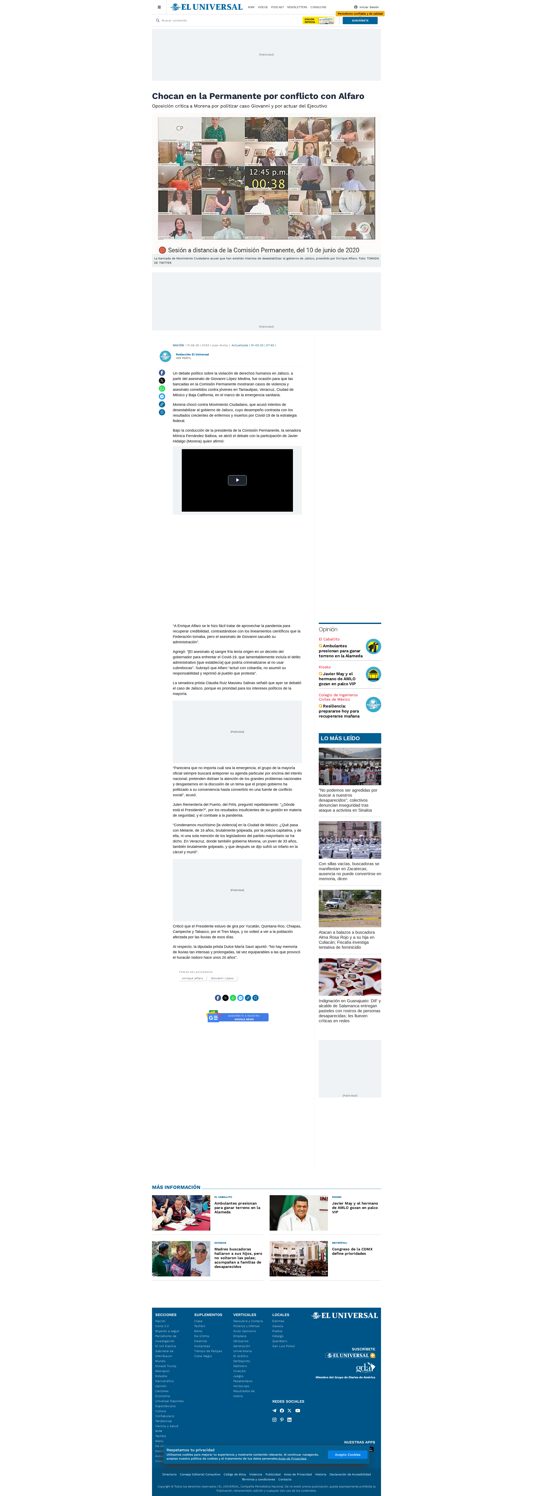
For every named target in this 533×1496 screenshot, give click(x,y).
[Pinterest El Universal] (282, 1420)
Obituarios (241, 1341)
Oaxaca (277, 1326)
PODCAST (277, 7)
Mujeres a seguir (167, 1331)
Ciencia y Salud (166, 1426)
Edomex (278, 1321)
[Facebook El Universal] (282, 1411)
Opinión (328, 629)
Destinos (200, 1341)
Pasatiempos (243, 1381)
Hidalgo (278, 1336)
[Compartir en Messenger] (162, 396)
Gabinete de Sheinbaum (164, 1353)
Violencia (255, 1474)
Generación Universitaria (242, 1348)
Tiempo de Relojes (208, 1351)
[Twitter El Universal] (289, 1411)
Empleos (240, 1336)
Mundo (160, 1361)
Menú (159, 1441)
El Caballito (329, 639)
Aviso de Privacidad (298, 1474)
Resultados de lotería (244, 1393)
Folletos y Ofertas (246, 1326)
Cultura (160, 1411)
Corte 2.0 (162, 1326)
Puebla (277, 1331)
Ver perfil (183, 358)
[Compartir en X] (162, 380)
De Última (201, 1336)
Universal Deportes (169, 1401)
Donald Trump (165, 1366)
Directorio (169, 1474)
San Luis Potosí (283, 1346)
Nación (178, 345)
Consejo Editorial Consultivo (200, 1474)
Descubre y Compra (248, 1321)
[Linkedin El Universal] (289, 1420)
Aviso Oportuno (244, 1331)
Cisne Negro (203, 1356)
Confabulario (164, 1416)
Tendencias (163, 1421)
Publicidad (273, 1474)
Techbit (160, 1436)
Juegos (238, 1376)
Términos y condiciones (258, 1479)
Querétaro (279, 1341)
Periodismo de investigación (166, 1338)
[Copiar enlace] (162, 404)
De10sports (241, 1361)
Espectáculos (165, 1406)
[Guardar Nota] (162, 412)
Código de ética (235, 1474)
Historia (320, 1474)
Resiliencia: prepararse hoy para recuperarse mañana (339, 711)
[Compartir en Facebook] (162, 373)
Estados (161, 1376)
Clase (198, 1321)
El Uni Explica (165, 1346)
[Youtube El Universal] (298, 1411)
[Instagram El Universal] (274, 1420)
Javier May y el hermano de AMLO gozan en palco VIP (337, 678)
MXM (251, 7)
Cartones (162, 1391)
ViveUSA (239, 1371)
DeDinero (240, 1366)
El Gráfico (240, 1356)
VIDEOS (263, 7)
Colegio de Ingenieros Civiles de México (338, 697)
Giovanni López (222, 978)
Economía (162, 1396)
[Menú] (159, 7)
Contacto (284, 1479)
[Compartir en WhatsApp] (162, 388)
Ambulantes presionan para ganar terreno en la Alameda (341, 650)
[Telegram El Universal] (274, 1411)
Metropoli (162, 1371)
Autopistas (202, 1346)
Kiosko (325, 667)
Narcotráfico (164, 1381)
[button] (360, 20)
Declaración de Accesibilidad (350, 1474)
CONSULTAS (318, 7)
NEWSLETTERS (297, 7)
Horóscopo (241, 1386)
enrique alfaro (192, 978)
